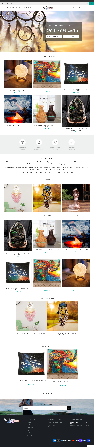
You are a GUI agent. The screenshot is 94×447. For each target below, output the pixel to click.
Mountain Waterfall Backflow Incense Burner (76, 111)
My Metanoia (10, 440)
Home (3, 7)
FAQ (74, 7)
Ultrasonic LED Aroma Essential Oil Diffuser (47, 109)
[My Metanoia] (48, 8)
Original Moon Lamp (18, 74)
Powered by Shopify (26, 440)
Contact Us (28, 424)
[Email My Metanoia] (11, 3)
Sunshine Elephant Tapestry (47, 74)
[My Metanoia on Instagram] (9, 3)
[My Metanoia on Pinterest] (7, 3)
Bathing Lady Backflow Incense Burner (76, 198)
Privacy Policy (29, 430)
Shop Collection (54, 39)
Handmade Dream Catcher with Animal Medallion (47, 198)
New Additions (16, 7)
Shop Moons (39, 39)
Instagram (47, 394)
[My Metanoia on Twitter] (2, 3)
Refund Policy (29, 432)
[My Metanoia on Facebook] (4, 3)
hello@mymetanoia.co (56, 422)
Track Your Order (29, 427)
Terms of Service (29, 435)
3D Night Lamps (26, 7)
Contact (78, 7)
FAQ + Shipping (29, 422)
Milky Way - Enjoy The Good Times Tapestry (76, 73)
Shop (8, 7)
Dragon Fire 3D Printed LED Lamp (18, 109)
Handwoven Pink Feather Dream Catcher (18, 198)
